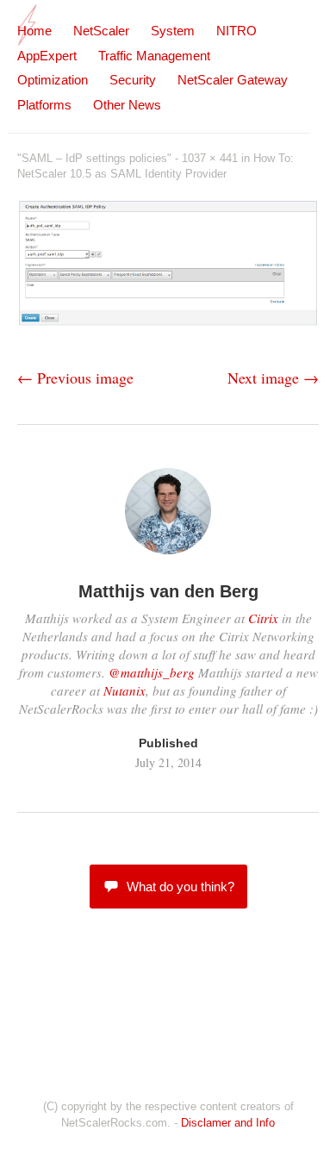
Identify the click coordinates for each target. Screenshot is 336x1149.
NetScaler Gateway (232, 79)
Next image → (273, 377)
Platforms (44, 104)
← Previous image (75, 377)
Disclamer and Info (228, 1122)
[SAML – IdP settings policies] (168, 321)
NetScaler (101, 30)
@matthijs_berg (152, 672)
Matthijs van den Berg (168, 591)
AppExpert (47, 55)
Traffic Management (154, 55)
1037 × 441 (210, 158)
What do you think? (180, 886)
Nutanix (124, 690)
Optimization (52, 79)
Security (132, 79)
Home (34, 30)
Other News (127, 104)
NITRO (236, 30)
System (173, 30)
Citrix (263, 618)
